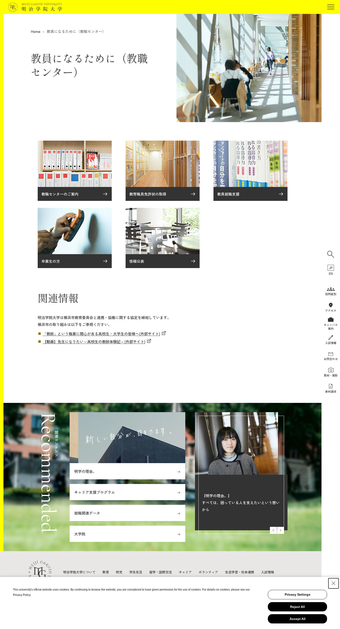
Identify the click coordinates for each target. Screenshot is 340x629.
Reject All (297, 607)
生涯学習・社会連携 (239, 572)
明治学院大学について (79, 572)
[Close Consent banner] (333, 583)
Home (35, 31)
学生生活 (135, 572)
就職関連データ (87, 513)
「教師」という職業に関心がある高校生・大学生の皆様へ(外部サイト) (101, 333)
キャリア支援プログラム (94, 492)
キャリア (185, 572)
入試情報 (267, 572)
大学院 (79, 534)
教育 (105, 572)
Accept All (298, 619)
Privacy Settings (297, 594)
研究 (119, 572)
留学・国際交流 (160, 572)
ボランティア (208, 572)
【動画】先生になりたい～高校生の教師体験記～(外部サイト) (94, 341)
